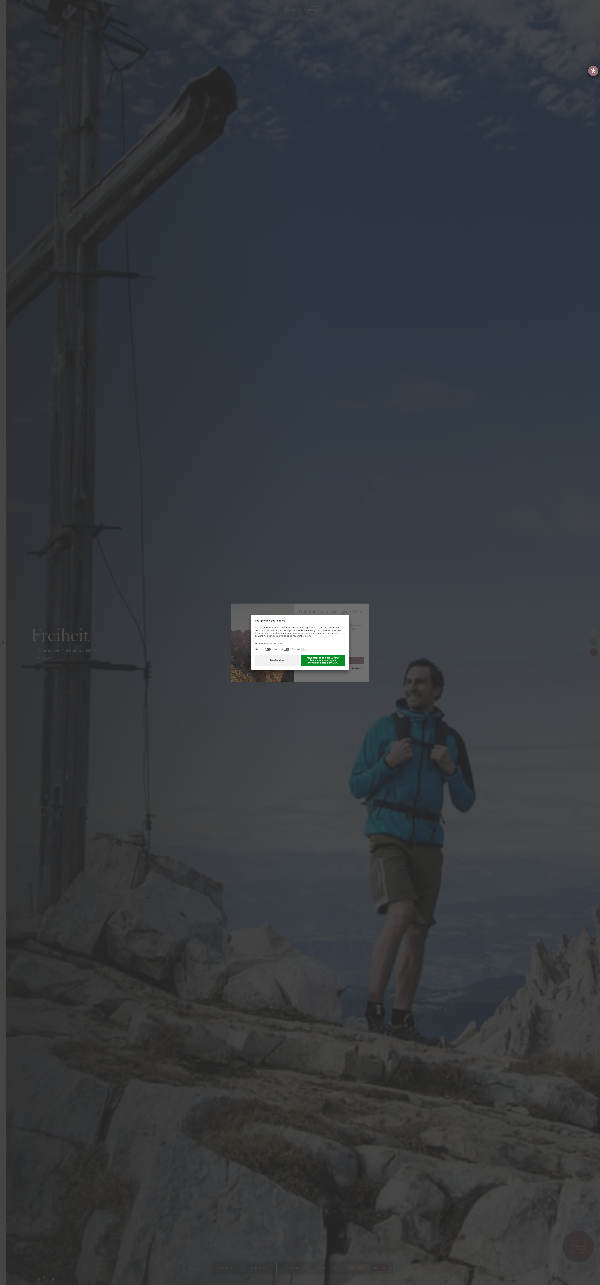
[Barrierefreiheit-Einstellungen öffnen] (593, 71)
